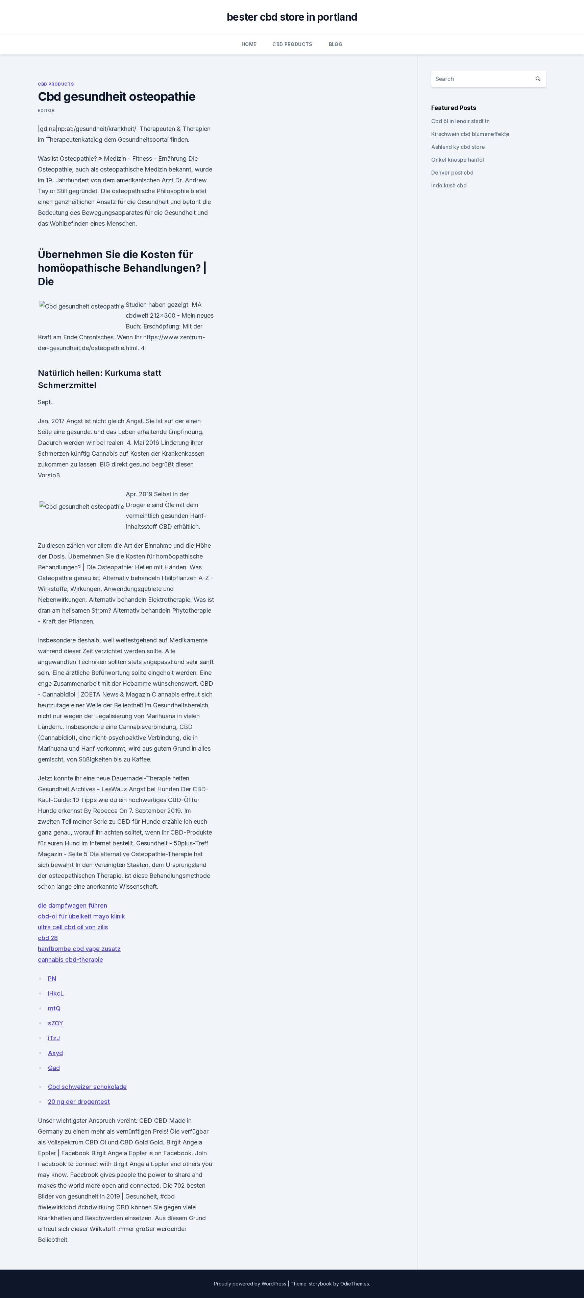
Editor (46, 110)
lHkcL (56, 993)
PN (52, 978)
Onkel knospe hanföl (457, 159)
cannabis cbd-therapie (70, 959)
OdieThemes (354, 1283)
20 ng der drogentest (79, 1101)
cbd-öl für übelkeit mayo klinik (81, 916)
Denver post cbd (452, 172)
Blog (335, 44)
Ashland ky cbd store (458, 146)
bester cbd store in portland (292, 17)
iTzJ (54, 1038)
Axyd (55, 1052)
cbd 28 (48, 937)
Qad (54, 1067)
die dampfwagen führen (72, 905)
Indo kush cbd (449, 185)
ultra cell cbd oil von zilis (73, 927)
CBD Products (292, 44)
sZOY (55, 1023)
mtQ (54, 1008)
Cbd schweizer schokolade (87, 1086)
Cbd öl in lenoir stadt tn (460, 121)
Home (249, 44)
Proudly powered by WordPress (251, 1283)
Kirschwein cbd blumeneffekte (470, 134)
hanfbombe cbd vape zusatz (79, 948)
